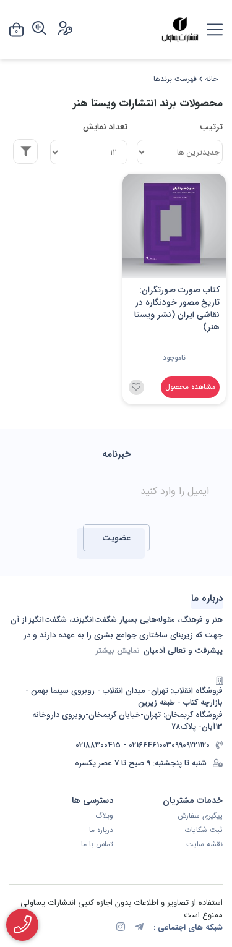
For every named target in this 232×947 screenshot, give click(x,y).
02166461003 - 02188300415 (123, 745)
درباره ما (101, 830)
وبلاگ (104, 816)
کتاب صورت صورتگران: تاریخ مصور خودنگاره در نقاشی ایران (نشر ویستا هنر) (177, 309)
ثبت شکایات (203, 830)
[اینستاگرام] (121, 927)
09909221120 (190, 745)
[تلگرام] (139, 927)
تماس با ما (97, 844)
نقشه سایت (204, 844)
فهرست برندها (175, 79)
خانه (211, 79)
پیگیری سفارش (200, 816)
